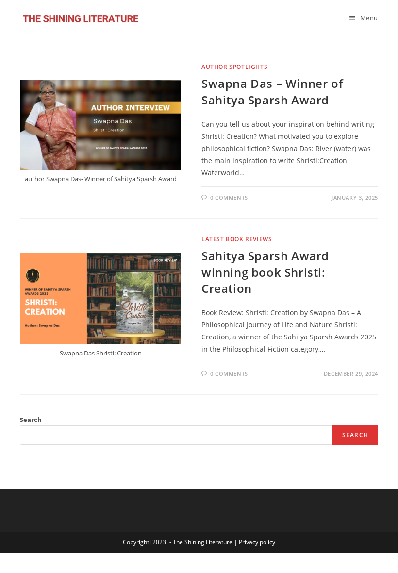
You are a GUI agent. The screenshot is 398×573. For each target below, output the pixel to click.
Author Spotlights (234, 67)
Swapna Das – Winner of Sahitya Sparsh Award (272, 91)
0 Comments (229, 197)
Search (31, 419)
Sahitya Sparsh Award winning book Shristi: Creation (265, 272)
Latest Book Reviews (236, 239)
